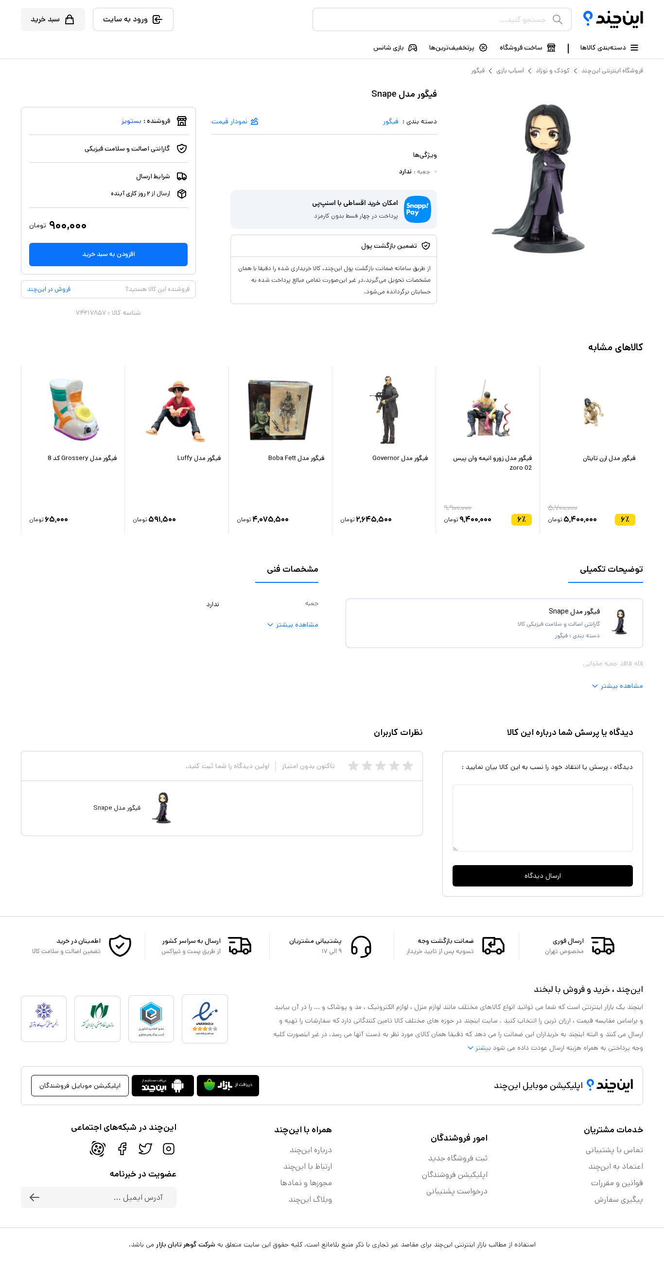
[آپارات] (97, 1149)
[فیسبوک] (122, 1149)
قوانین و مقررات (617, 1183)
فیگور (478, 70)
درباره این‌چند (311, 1150)
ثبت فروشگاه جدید (458, 1158)
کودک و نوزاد (553, 70)
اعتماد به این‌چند (616, 1166)
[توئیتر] (145, 1149)
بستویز (131, 121)
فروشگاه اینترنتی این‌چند (612, 70)
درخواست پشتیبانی (457, 1191)
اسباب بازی (510, 70)
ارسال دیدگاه (542, 876)
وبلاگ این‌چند (310, 1199)
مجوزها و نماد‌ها (306, 1183)
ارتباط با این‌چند (307, 1166)
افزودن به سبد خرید (108, 254)
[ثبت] (34, 1197)
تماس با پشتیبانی (614, 1150)
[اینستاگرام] (168, 1149)
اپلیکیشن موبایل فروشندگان (80, 1086)
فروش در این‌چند (48, 289)
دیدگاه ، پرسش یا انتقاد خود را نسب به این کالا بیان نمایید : (547, 767)
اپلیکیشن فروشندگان (455, 1174)
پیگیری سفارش (618, 1199)
